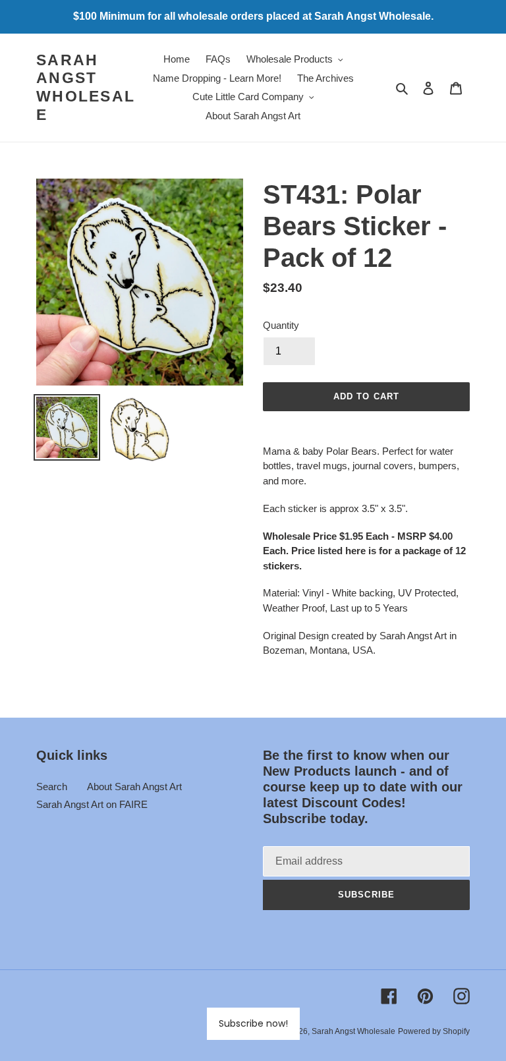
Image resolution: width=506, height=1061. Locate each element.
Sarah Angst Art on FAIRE (92, 804)
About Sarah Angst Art (134, 786)
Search (51, 786)
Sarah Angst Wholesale (85, 87)
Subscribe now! (253, 1023)
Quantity (281, 325)
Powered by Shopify (434, 1031)
